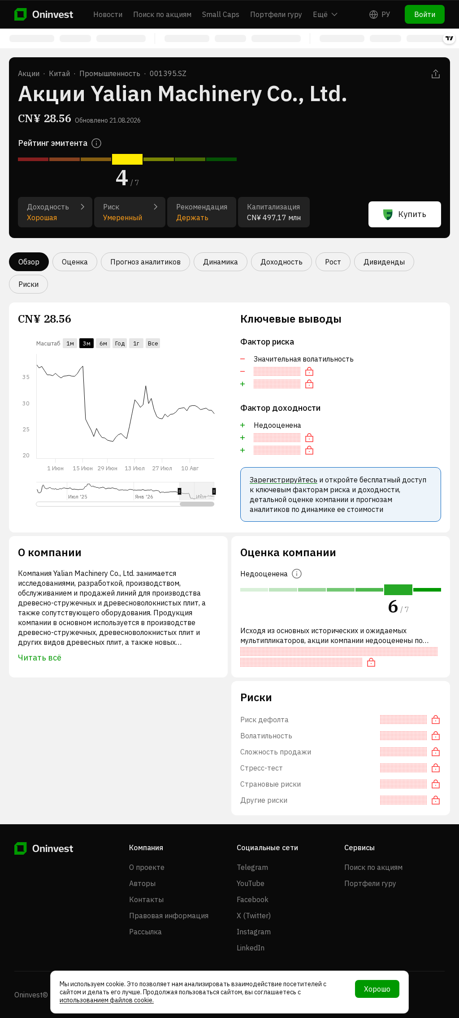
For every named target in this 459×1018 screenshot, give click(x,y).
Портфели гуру (276, 14)
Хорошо (377, 988)
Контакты (146, 899)
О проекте (147, 867)
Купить (412, 214)
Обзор (28, 261)
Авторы (142, 883)
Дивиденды (384, 261)
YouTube (250, 883)
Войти (424, 14)
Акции (28, 73)
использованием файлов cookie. (107, 1000)
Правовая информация (168, 915)
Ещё (320, 14)
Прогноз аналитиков (145, 261)
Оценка (75, 261)
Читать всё (39, 657)
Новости (107, 14)
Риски (28, 284)
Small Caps (220, 14)
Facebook (252, 899)
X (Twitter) (254, 915)
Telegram (252, 867)
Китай (59, 73)
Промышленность (109, 73)
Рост (333, 261)
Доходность (281, 261)
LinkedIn (250, 947)
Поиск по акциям (162, 14)
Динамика (220, 261)
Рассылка (145, 931)
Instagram (254, 931)
